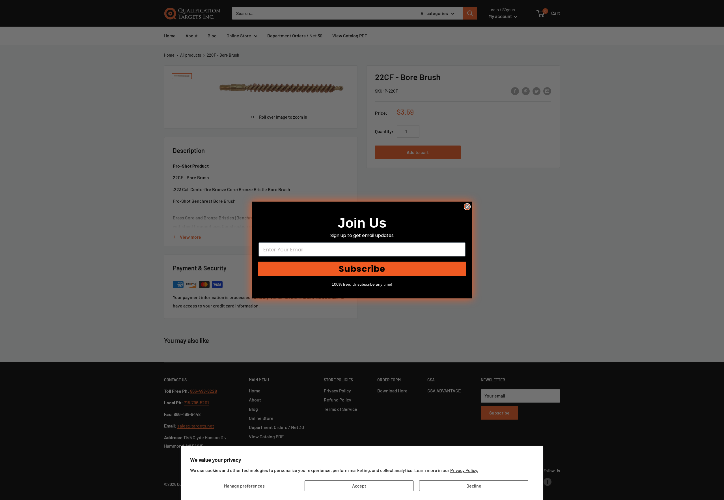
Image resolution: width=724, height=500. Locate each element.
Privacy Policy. (464, 470)
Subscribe (362, 269)
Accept (359, 485)
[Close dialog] (467, 207)
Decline (473, 485)
